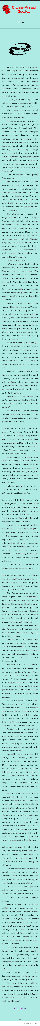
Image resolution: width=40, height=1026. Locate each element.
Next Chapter (20, 1008)
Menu (21, 22)
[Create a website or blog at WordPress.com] (20, 1020)
